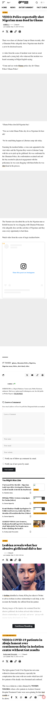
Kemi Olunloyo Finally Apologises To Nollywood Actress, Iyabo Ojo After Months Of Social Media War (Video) (16, 510)
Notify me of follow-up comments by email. (20, 458)
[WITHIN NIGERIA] (23, 2)
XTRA (5, 12)
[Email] (11, 31)
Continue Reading (23, 626)
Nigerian (32, 363)
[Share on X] (7, 31)
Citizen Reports (9, 635)
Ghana (20, 65)
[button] (4, 2)
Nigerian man (7, 366)
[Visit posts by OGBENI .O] (4, 384)
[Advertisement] (23, 97)
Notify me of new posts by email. (17, 464)
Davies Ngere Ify (9, 503)
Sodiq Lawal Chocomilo (11, 532)
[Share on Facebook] (11, 697)
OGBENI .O (6, 24)
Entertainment (40, 502)
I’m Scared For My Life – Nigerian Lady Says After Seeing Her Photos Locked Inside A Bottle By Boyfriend (16, 487)
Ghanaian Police (22, 363)
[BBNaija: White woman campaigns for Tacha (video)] (39, 500)
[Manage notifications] (44, 697)
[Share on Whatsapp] (21, 697)
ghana (14, 363)
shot (3, 165)
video (27, 366)
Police (15, 366)
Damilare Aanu (8, 493)
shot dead (21, 366)
